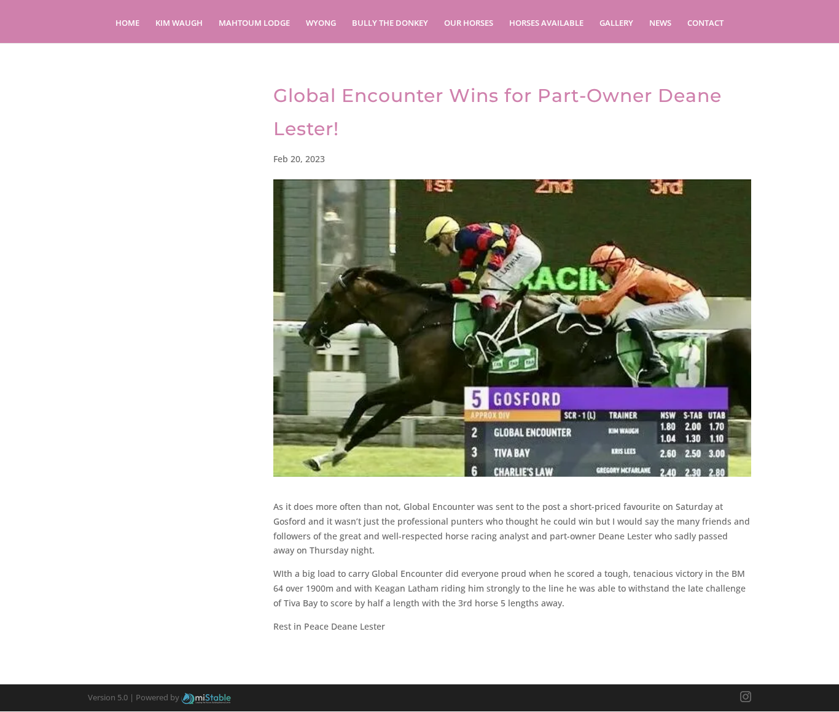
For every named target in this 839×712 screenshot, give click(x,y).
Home (127, 23)
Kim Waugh (179, 23)
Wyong (321, 23)
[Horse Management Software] (206, 697)
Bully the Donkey (390, 23)
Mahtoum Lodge (254, 23)
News (660, 23)
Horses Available (546, 23)
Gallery (616, 23)
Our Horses (468, 23)
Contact (705, 23)
